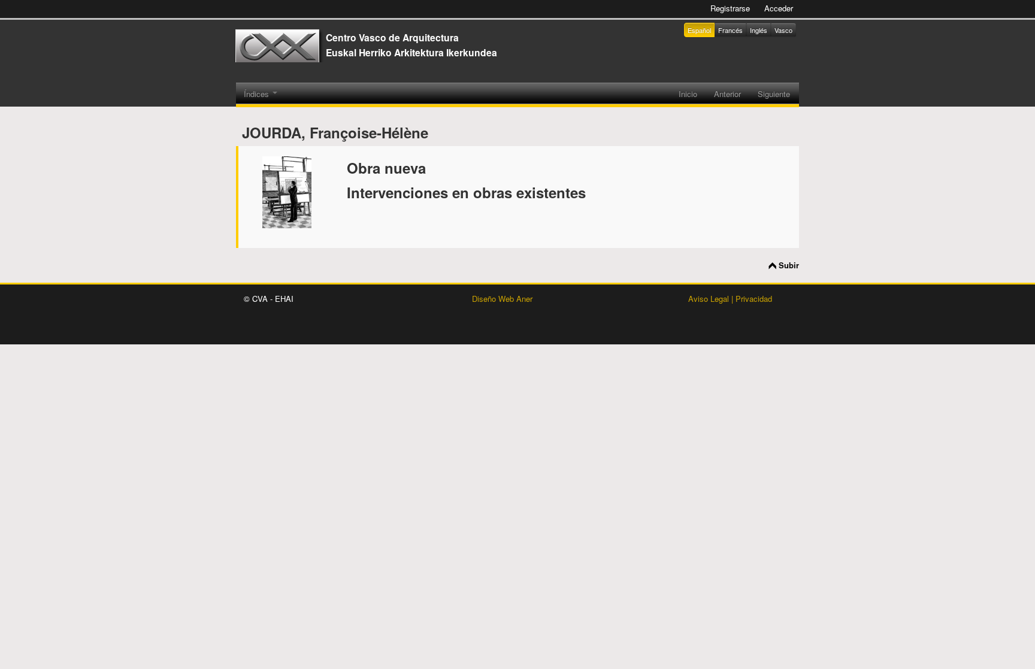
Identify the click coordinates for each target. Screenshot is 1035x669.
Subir (789, 265)
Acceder (778, 8)
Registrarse (730, 8)
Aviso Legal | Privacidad (730, 298)
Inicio (688, 93)
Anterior (727, 93)
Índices (257, 93)
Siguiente (774, 93)
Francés (730, 30)
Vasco (783, 30)
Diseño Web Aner (502, 298)
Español (699, 30)
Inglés (758, 30)
